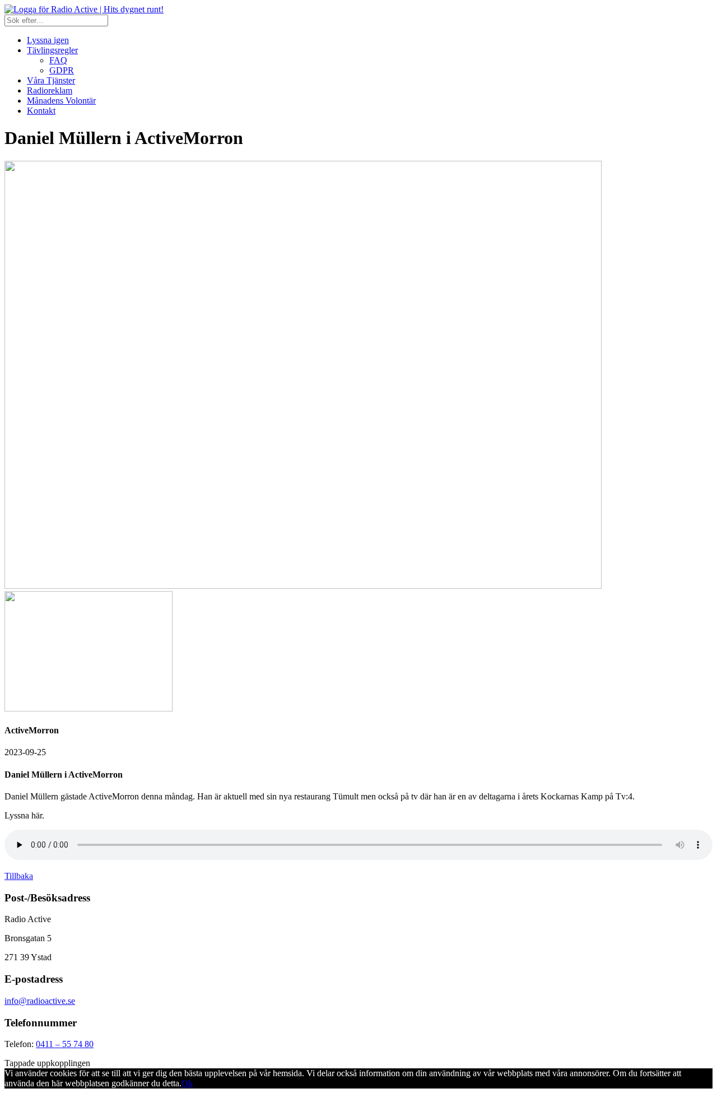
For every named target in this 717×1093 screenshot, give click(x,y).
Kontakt (41, 110)
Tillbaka (18, 876)
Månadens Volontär (61, 100)
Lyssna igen (48, 40)
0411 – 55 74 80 (65, 1044)
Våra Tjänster (51, 80)
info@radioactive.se (39, 1001)
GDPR (61, 70)
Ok (187, 1083)
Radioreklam (49, 90)
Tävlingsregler (52, 50)
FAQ (58, 60)
